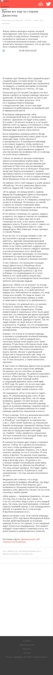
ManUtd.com (13, 551)
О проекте (27, 641)
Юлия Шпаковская (17, 20)
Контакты (27, 649)
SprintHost (18, 657)
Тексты (41, 20)
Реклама (27, 653)
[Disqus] (26, 599)
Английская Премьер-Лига (30, 551)
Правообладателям (27, 645)
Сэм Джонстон (27, 554)
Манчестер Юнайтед (11, 554)
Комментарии (6, 23)
